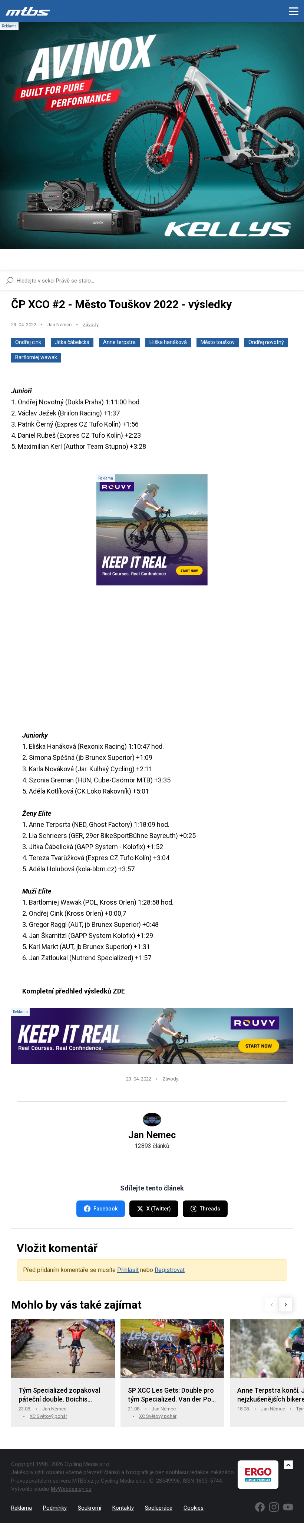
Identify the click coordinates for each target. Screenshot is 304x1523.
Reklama (21, 1507)
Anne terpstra (119, 342)
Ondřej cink (28, 342)
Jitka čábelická (72, 342)
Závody (91, 324)
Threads (210, 1209)
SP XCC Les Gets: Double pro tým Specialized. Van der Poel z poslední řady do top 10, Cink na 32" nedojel (172, 1395)
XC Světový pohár (48, 1416)
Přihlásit (128, 1269)
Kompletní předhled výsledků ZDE (73, 991)
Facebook (105, 1209)
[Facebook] (260, 1507)
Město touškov (218, 342)
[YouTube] (288, 1507)
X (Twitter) (158, 1209)
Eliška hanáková (168, 342)
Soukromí (89, 1507)
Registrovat (170, 1269)
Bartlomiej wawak (36, 357)
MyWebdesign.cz (71, 1489)
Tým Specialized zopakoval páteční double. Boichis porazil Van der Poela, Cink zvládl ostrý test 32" (59, 1395)
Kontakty (123, 1507)
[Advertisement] (152, 656)
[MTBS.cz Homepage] (28, 11)
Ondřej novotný (266, 342)
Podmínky (55, 1507)
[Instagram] (274, 1507)
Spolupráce (158, 1507)
